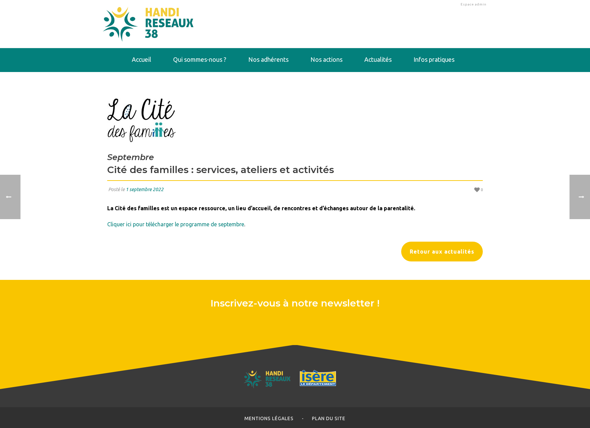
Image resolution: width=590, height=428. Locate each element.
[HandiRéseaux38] (148, 24)
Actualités (378, 59)
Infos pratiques (433, 59)
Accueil (141, 59)
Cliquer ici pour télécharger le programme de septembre (175, 224)
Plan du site (329, 418)
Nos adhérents (268, 59)
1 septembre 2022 (145, 189)
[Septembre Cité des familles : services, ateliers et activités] (295, 120)
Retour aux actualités (442, 251)
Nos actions (326, 59)
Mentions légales (269, 418)
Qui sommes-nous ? (199, 59)
